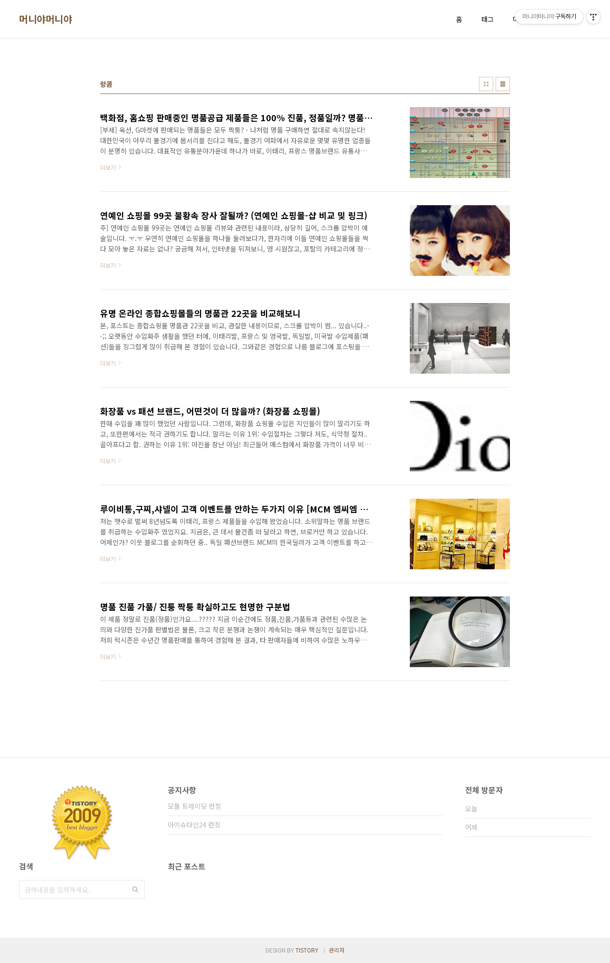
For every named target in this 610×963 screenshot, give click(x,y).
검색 (135, 889)
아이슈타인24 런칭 (194, 824)
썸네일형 (486, 84)
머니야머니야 (45, 19)
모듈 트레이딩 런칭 (194, 806)
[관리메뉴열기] (593, 17)
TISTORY (306, 950)
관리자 (337, 950)
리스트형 (503, 84)
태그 (487, 19)
